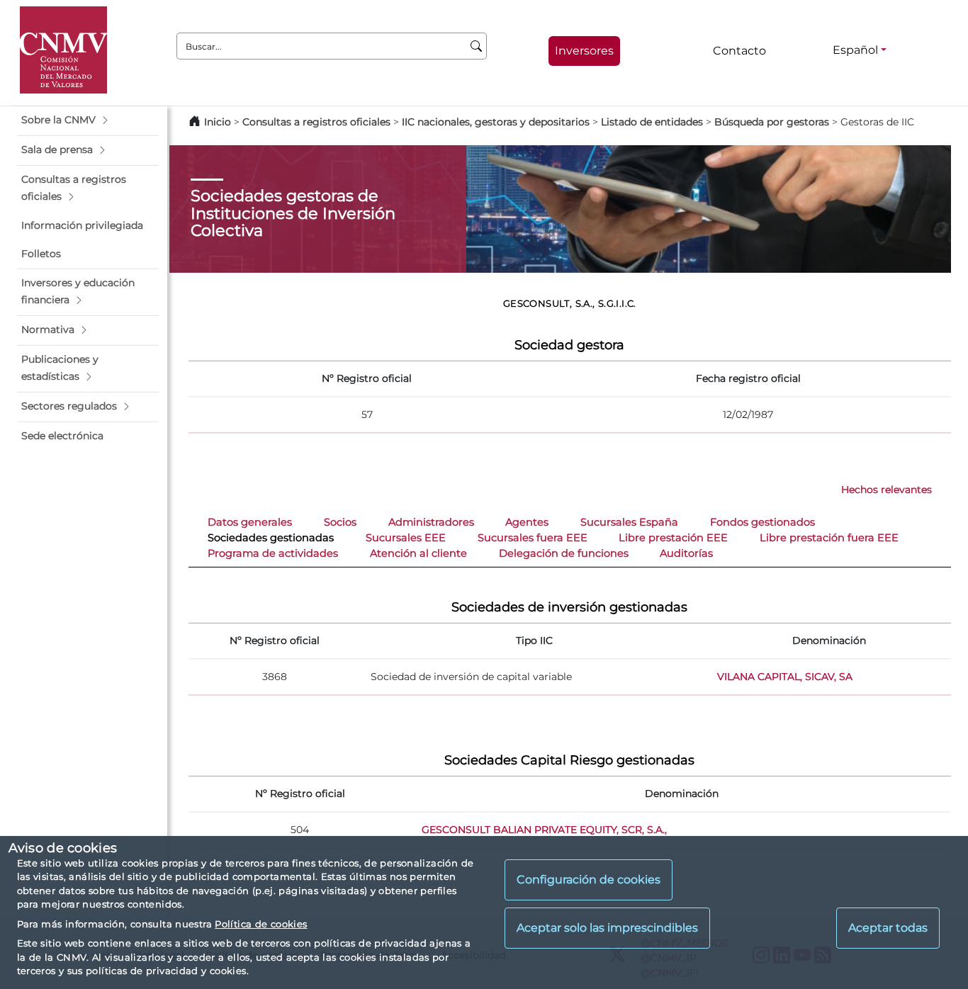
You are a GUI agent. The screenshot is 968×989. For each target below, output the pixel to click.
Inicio (217, 121)
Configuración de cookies (588, 880)
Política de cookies (261, 923)
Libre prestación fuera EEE (829, 537)
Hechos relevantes (886, 489)
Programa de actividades (273, 553)
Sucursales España (629, 522)
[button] (88, 120)
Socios (340, 522)
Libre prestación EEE (673, 537)
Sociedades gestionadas (271, 537)
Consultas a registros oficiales (316, 121)
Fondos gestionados (762, 522)
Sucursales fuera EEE (532, 537)
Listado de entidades (652, 121)
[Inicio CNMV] (63, 50)
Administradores (431, 522)
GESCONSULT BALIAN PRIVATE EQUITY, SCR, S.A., (544, 829)
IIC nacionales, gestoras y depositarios (496, 121)
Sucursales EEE (406, 537)
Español (855, 50)
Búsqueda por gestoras (771, 121)
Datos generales (250, 522)
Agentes (526, 522)
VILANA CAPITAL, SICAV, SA (784, 676)
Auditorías (686, 553)
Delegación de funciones (564, 553)
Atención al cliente (418, 553)
